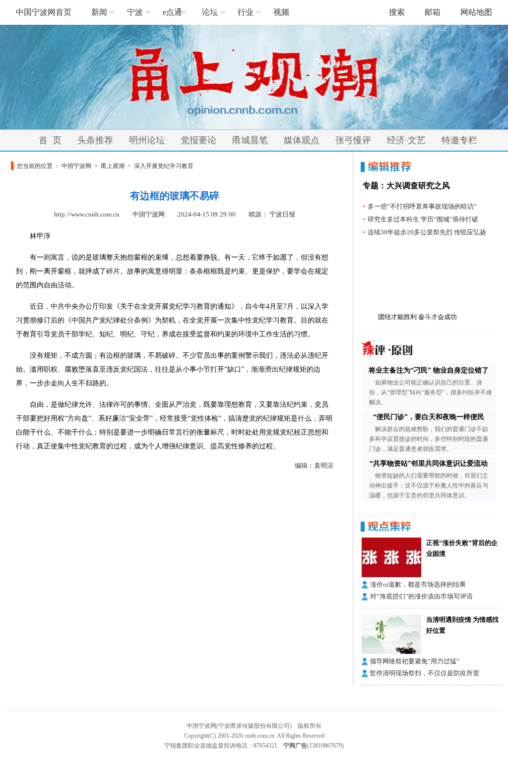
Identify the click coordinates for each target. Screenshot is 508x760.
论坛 (210, 12)
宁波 (135, 12)
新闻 (99, 12)
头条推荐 (95, 140)
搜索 (397, 12)
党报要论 (198, 140)
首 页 (50, 140)
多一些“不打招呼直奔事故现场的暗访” (422, 206)
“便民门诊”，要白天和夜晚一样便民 (428, 417)
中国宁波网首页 (43, 12)
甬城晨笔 (250, 140)
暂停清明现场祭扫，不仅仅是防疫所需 (424, 673)
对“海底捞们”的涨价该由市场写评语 (421, 596)
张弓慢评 (353, 140)
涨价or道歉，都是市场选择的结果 (418, 584)
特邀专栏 (459, 140)
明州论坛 (147, 140)
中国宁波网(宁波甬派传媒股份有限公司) (239, 725)
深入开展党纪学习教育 (163, 166)
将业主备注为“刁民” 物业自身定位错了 (429, 370)
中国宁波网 (76, 166)
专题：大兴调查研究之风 (406, 185)
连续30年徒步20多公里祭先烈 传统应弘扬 (427, 232)
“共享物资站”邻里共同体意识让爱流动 (429, 463)
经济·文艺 (406, 140)
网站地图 (476, 12)
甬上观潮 (113, 166)
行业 (246, 12)
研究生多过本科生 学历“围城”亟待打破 (423, 219)
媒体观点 (301, 140)
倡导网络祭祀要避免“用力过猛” (414, 661)
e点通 (172, 12)
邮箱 (433, 12)
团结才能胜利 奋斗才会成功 (417, 317)
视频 (281, 12)
